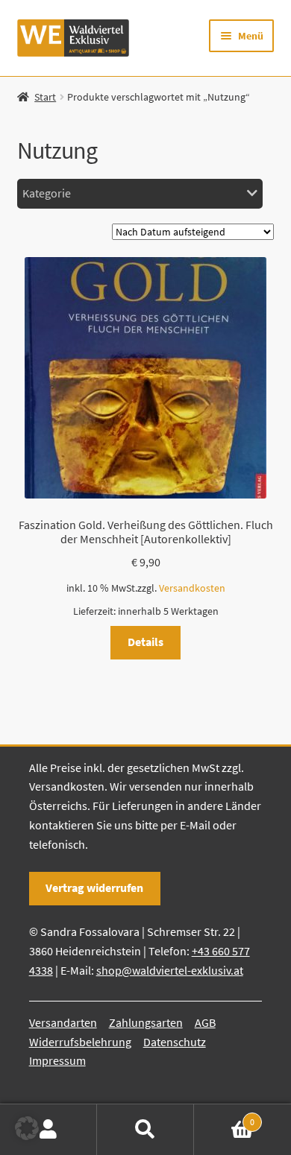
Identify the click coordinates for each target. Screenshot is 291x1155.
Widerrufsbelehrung (80, 1041)
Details (145, 641)
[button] (27, 1128)
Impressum (57, 1060)
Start (45, 97)
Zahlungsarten (146, 1022)
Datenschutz (174, 1041)
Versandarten (63, 1022)
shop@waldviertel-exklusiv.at (169, 970)
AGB (205, 1022)
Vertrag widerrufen (94, 887)
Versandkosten (192, 588)
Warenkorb (224, 1116)
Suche (145, 1129)
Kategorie (46, 193)
